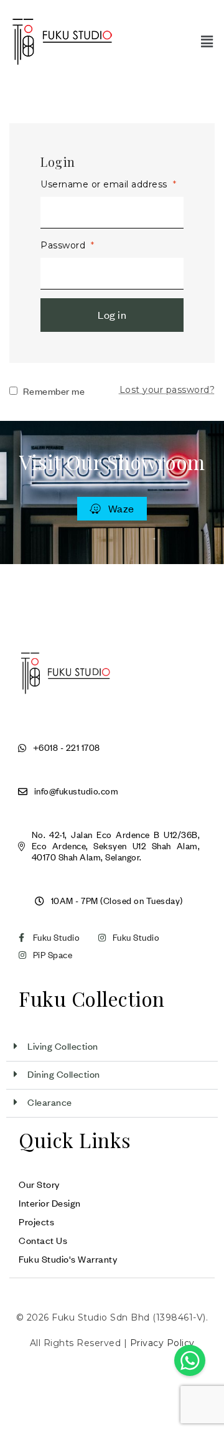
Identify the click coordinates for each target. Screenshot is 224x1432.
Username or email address (108, 184)
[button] (207, 41)
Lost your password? (167, 389)
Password (67, 245)
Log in (112, 314)
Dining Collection (63, 1074)
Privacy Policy (162, 1343)
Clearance (49, 1102)
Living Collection (62, 1046)
